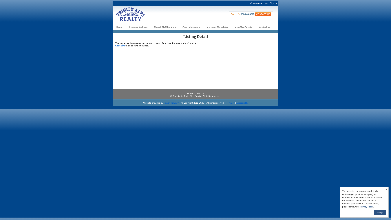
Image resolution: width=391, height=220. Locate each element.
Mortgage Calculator (217, 27)
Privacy (231, 103)
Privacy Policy (366, 206)
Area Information (191, 27)
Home (119, 27)
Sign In (273, 3)
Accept (380, 212)
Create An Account (259, 3)
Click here (120, 45)
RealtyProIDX (171, 103)
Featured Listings (138, 27)
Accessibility (242, 103)
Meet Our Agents (243, 27)
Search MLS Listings (165, 27)
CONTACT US (263, 14)
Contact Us (264, 27)
